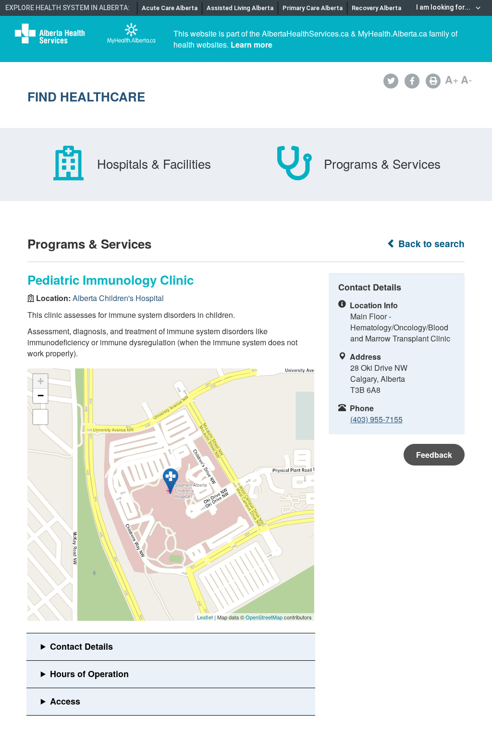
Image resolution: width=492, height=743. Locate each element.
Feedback (434, 454)
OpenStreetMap (264, 617)
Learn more (251, 44)
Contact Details (81, 646)
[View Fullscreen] (40, 417)
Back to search (430, 243)
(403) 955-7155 (376, 419)
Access (65, 701)
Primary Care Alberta (313, 8)
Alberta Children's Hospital (118, 297)
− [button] (40, 396)
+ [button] (40, 381)
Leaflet (205, 617)
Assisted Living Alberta (240, 8)
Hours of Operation (89, 673)
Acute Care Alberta (169, 8)
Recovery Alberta (376, 8)
